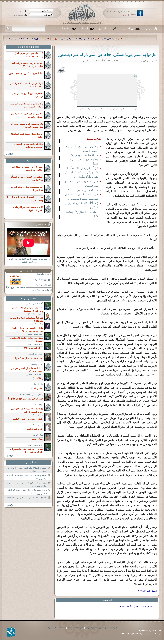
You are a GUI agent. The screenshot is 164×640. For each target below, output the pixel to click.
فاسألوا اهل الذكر (28, 462)
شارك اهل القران (28, 270)
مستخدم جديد (19, 15)
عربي (125, 14)
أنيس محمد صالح (35, 313)
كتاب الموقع (105, 28)
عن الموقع (103, 627)
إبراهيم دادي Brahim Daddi (31, 394)
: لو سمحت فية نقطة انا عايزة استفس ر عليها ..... (27, 477)
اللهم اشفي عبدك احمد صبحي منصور (104, 38)
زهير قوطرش (37, 364)
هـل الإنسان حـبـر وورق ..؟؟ (84, 155)
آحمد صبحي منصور (34, 303)
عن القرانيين (128, 28)
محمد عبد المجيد (35, 354)
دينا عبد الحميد (36, 324)
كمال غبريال (38, 435)
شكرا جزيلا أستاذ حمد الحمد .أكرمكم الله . (52, 38)
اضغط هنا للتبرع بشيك (15, 287)
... (79, 38)
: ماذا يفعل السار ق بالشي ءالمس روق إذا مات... (27, 492)
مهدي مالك (38, 404)
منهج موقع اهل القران (43, 279)
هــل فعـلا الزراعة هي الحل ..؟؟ (82, 190)
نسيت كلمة (14, 11)
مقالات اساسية (63, 28)
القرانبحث (79, 627)
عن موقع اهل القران (44, 274)
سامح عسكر (37, 414)
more (9, 154)
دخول (22, 11)
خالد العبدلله (37, 384)
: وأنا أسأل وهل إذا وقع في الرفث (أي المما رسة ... (27, 470)
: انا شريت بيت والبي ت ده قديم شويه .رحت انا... (27, 499)
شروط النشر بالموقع (43, 285)
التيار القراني (91, 627)
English (132, 14)
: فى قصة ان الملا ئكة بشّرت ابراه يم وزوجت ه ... (27, 484)
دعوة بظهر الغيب (136, 38)
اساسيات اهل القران (56, 627)
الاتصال (85, 28)
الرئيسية (149, 28)
